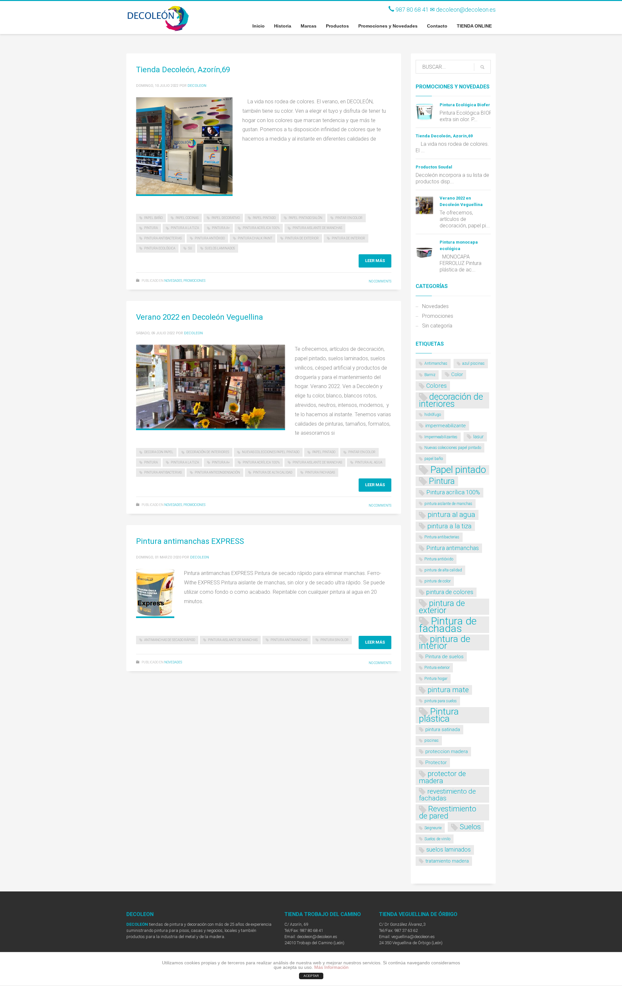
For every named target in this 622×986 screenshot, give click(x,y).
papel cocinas (187, 218)
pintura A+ (221, 228)
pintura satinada (442, 729)
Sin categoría (437, 326)
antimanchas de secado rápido (169, 640)
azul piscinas (473, 363)
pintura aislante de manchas (317, 228)
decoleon (197, 86)
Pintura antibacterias (163, 238)
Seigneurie (433, 828)
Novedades (173, 280)
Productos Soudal (434, 167)
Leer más (375, 260)
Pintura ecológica (159, 248)
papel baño (153, 218)
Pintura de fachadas (448, 624)
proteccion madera (446, 751)
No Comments (380, 281)
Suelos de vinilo (437, 839)
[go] (482, 67)
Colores (436, 385)
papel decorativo (226, 218)
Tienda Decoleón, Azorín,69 (183, 69)
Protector (436, 762)
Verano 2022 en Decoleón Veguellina (199, 317)
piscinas (431, 740)
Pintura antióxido (210, 238)
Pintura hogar (435, 678)
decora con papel (158, 452)
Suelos (470, 826)
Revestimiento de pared (447, 812)
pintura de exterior (302, 238)
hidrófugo (432, 414)
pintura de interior (348, 238)
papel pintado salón (305, 218)
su (190, 248)
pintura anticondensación (217, 472)
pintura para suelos (440, 701)
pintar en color (349, 218)
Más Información (331, 967)
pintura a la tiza (185, 228)
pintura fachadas (320, 472)
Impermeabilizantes (440, 437)
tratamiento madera (447, 861)
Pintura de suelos (444, 656)
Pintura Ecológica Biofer (465, 104)
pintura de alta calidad (272, 472)
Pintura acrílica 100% (261, 228)
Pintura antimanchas (289, 640)
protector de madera (442, 777)
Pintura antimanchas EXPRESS (190, 541)
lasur (478, 437)
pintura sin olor (334, 640)
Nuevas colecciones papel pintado (270, 452)
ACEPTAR (311, 976)
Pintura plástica (439, 715)
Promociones (194, 280)
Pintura (151, 228)
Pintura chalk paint (255, 238)
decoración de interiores (207, 452)
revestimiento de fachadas (447, 794)
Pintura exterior (437, 667)
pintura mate (448, 689)
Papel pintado (264, 218)
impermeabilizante (445, 426)
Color (457, 374)
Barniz (429, 375)
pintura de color (437, 581)
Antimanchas (435, 363)
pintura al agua (368, 462)
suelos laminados (220, 248)
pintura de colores (449, 592)
